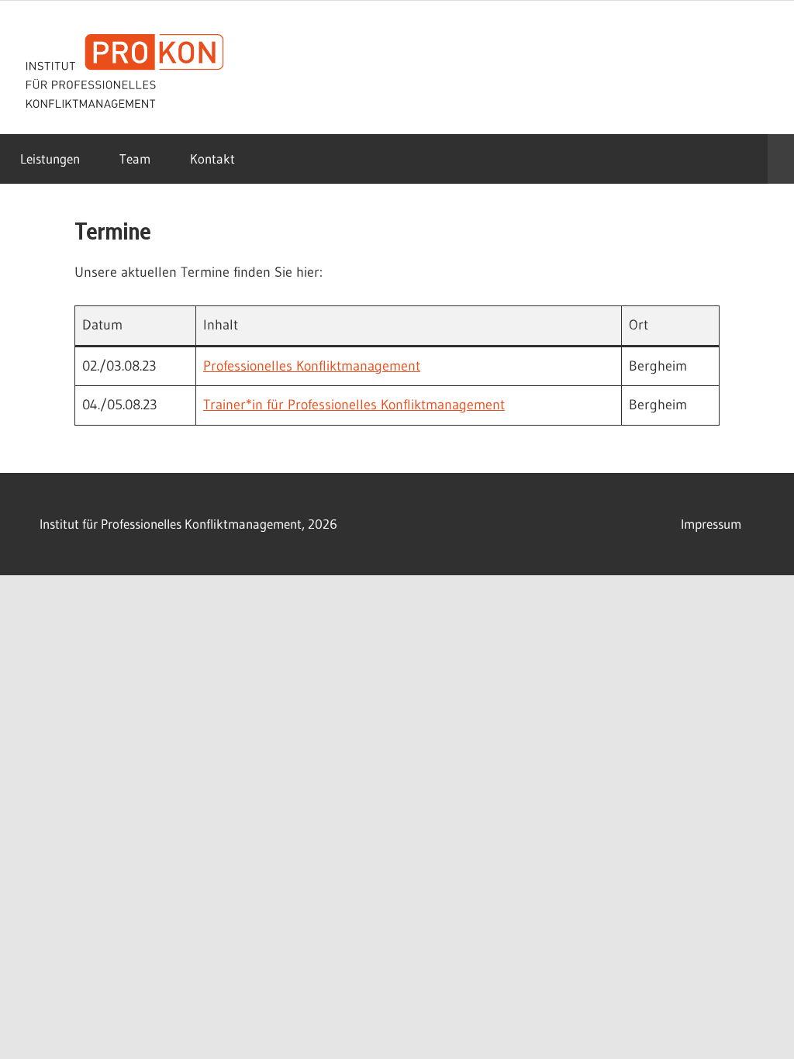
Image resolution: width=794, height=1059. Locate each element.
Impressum (711, 524)
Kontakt (212, 158)
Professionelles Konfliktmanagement (311, 365)
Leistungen (50, 158)
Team (134, 158)
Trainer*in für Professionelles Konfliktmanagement (354, 404)
